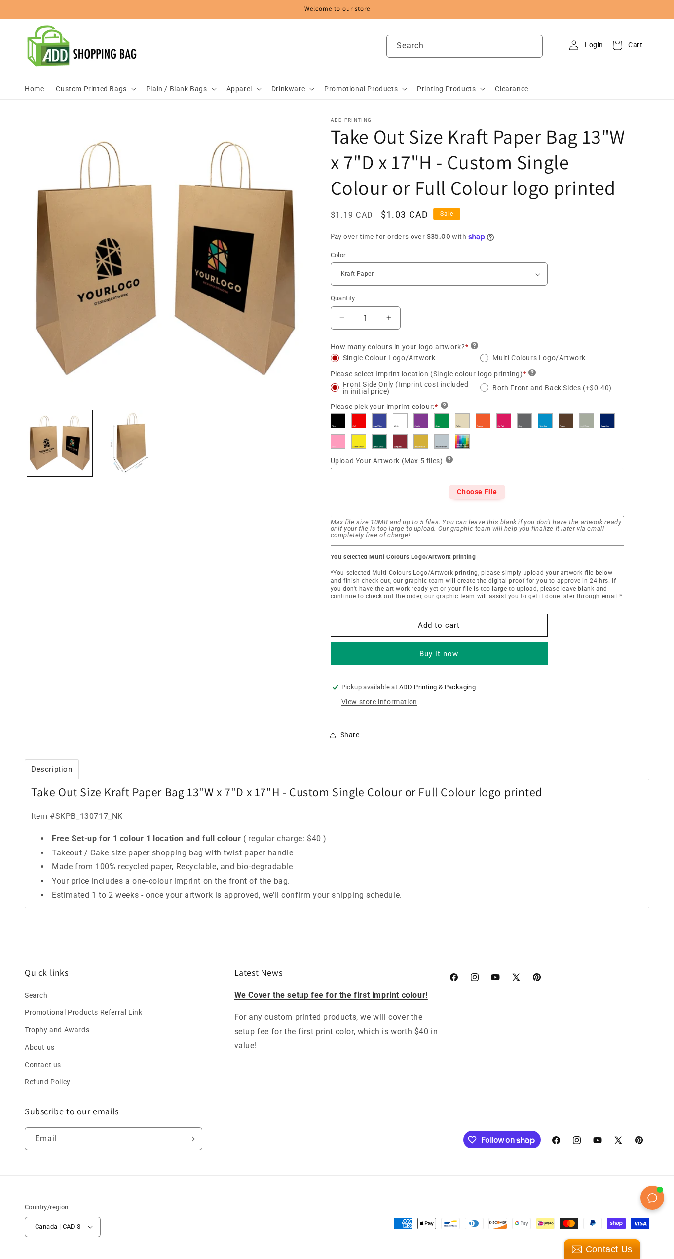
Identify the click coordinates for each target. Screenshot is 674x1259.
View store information (379, 701)
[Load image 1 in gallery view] (59, 443)
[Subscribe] (191, 1138)
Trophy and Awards (57, 1030)
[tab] (52, 769)
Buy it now (438, 653)
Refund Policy (48, 1082)
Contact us (43, 1065)
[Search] (531, 46)
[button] (95, 88)
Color (338, 255)
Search (36, 995)
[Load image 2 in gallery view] (129, 443)
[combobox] (464, 46)
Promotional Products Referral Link (83, 1012)
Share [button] (350, 735)
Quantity (343, 298)
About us (40, 1047)
